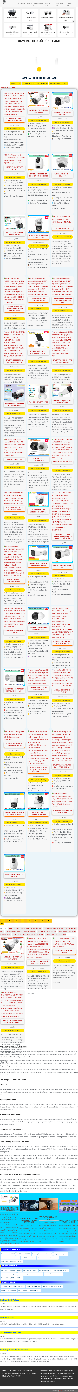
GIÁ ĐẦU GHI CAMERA (47, 4)
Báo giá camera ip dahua (61, 1254)
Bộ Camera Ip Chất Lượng (33, 1286)
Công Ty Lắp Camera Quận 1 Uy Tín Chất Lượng (28, 934)
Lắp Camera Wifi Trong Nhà (8, 1274)
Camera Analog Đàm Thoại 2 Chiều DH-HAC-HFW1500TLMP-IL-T (38, 770)
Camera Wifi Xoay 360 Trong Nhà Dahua (12, 1278)
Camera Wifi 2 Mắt (16, 83)
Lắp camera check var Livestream (10, 1258)
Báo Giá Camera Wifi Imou (29, 1258)
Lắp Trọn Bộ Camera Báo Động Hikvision (29, 1290)
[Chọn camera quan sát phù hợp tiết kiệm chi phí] (73, 21)
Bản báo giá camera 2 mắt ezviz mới (42, 1254)
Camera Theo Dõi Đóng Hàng (39, 41)
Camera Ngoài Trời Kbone (30, 1270)
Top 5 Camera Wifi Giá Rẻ (23, 1254)
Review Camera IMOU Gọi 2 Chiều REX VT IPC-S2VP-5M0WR (48, 1218)
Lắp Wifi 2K (65, 83)
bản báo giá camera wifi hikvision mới (47, 1258)
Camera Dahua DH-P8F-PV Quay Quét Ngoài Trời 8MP (62, 300)
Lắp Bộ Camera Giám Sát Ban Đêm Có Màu (13, 1286)
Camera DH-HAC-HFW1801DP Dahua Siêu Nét (20, 931)
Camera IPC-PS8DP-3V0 (14, 459)
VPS (60, 1390)
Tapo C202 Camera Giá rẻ (38, 402)
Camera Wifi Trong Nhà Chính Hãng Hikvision (30, 1274)
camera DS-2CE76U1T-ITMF (47, 931)
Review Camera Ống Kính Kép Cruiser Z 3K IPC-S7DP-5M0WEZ (29, 1220)
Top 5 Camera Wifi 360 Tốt (8, 1254)
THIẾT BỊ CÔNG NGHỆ (59, 4)
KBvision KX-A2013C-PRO (62, 462)
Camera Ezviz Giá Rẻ (28, 83)
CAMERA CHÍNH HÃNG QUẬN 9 (25, 4)
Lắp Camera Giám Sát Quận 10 (56, 934)
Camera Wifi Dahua (54, 83)
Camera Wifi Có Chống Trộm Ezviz (53, 1274)
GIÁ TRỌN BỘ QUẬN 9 (38, 4)
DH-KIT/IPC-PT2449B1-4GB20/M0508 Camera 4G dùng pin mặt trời (62, 536)
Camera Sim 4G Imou (42, 83)
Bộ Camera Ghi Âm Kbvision (8, 1290)
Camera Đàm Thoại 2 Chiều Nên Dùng (11, 1261)
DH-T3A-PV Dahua (62, 229)
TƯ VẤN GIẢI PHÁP (70, 4)
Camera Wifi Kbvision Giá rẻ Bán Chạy (11, 1270)
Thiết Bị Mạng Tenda (8, 88)
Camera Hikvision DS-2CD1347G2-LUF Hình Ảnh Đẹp (24, 928)
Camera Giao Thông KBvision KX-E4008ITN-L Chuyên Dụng (14, 308)
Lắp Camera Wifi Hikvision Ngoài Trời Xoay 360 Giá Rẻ (53, 1270)
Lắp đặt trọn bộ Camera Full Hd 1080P (52, 1286)
